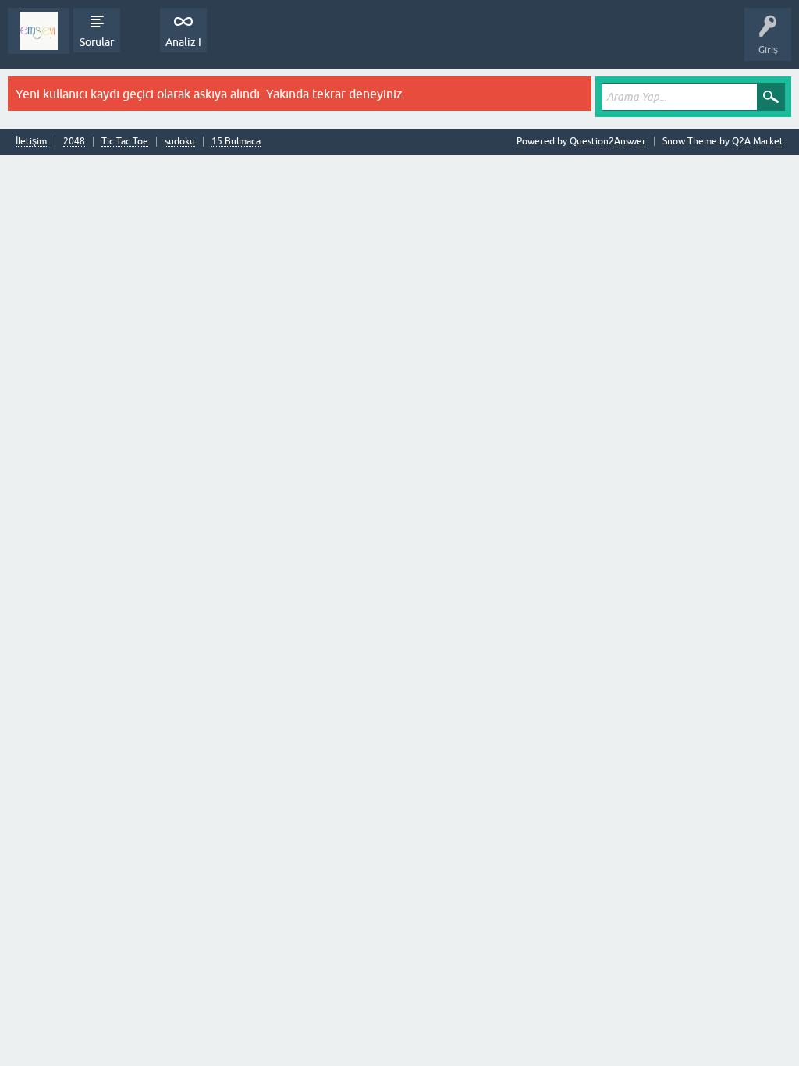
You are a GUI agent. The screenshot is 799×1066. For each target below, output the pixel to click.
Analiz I (183, 42)
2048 (74, 142)
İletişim (31, 142)
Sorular (97, 42)
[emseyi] (38, 31)
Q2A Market (757, 141)
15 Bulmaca (236, 142)
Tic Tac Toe (124, 142)
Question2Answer (608, 141)
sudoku (180, 142)
